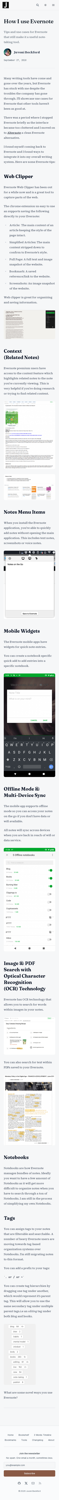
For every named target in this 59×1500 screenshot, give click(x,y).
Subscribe (29, 1473)
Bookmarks (10, 1440)
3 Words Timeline (42, 1435)
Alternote (14, 133)
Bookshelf (24, 1435)
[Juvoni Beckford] (6, 5)
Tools (24, 1440)
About (51, 1440)
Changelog (37, 1440)
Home (11, 1435)
